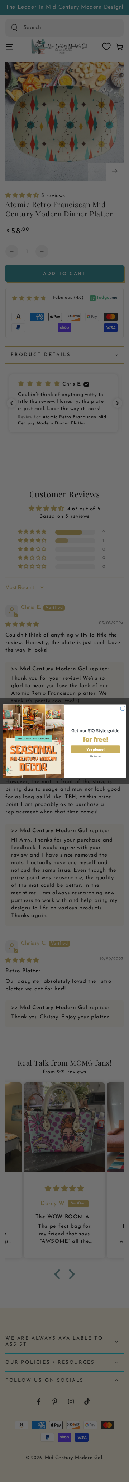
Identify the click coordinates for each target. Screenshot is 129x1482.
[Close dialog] (122, 708)
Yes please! (95, 749)
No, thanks (95, 755)
